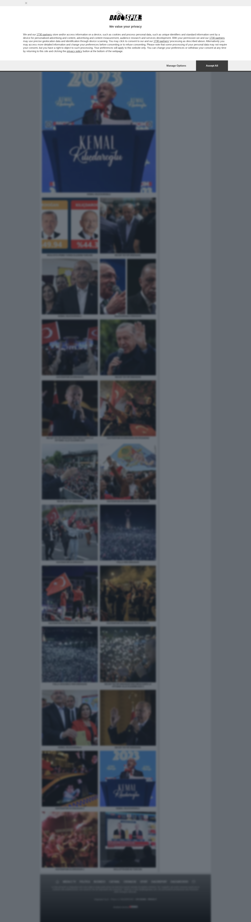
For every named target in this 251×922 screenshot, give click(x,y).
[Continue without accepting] (26, 3)
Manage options (176, 65)
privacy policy (74, 51)
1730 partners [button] (44, 34)
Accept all (212, 65)
